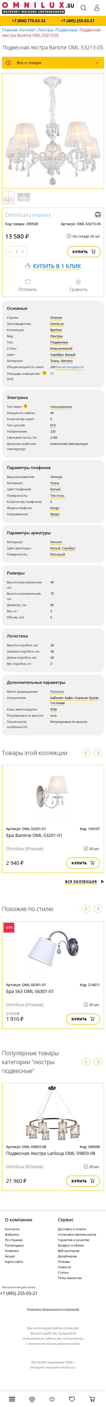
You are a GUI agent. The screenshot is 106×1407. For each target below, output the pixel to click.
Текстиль (57, 495)
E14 (52, 425)
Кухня (93, 697)
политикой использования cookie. (54, 1343)
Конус (54, 508)
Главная (10, 30)
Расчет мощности (70, 367)
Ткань (54, 360)
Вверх (55, 514)
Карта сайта (14, 1261)
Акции (10, 1256)
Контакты (12, 1229)
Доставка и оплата (72, 1229)
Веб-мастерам (69, 1250)
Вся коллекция (81, 881)
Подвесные (66, 30)
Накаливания (61, 406)
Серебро (57, 354)
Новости (64, 1267)
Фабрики (12, 1234)
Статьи (63, 1272)
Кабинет (56, 697)
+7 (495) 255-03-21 (77, 20)
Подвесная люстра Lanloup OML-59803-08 (50, 1153)
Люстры (45, 30)
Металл (67, 360)
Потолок (57, 691)
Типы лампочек (70, 1278)
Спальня (81, 697)
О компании (18, 1220)
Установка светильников (77, 1234)
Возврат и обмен (71, 1245)
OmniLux (16, 214)
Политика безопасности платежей (53, 1309)
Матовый (57, 554)
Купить (80, 251)
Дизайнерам (67, 1256)
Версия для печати (98, 215)
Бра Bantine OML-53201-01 (34, 835)
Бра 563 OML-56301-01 (30, 991)
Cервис (66, 1220)
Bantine (56, 330)
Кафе (69, 697)
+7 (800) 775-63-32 (28, 20)
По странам (14, 1240)
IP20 (53, 709)
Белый (70, 354)
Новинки (12, 1250)
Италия (40, 215)
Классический (61, 348)
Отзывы (64, 1261)
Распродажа (14, 1245)
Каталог (27, 30)
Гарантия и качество (73, 1240)
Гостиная (57, 703)
